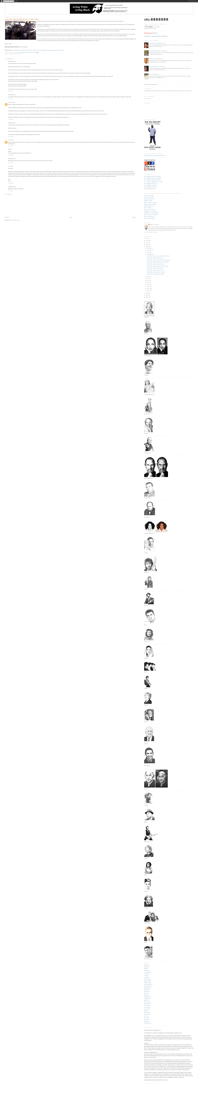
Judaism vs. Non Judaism (149, 209)
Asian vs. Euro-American (149, 216)
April (148, 284)
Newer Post (7, 217)
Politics (145, 1005)
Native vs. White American (149, 218)
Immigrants (146, 996)
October (149, 252)
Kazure (9, 140)
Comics (145, 974)
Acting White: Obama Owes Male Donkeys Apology (158, 266)
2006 (147, 297)
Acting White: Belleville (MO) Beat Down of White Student (22, 19)
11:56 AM (10, 155)
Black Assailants (54, 50)
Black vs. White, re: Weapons (150, 204)
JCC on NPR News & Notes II (150, 187)
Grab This (147, 98)
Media (145, 1000)
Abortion (146, 965)
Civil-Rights (146, 972)
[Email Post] (37, 52)
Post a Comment (8, 194)
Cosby (145, 975)
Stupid (145, 1021)
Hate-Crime (47, 50)
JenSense (165, 1080)
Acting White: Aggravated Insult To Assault (156, 272)
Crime (10, 53)
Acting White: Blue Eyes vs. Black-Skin (156, 66)
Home (70, 217)
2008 (147, 293)
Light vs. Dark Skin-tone (149, 199)
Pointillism (146, 1003)
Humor (145, 995)
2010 (147, 244)
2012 (147, 240)
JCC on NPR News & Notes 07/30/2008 (152, 180)
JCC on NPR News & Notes (150, 188)
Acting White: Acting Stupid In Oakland (155, 274)
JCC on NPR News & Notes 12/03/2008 (152, 176)
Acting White (61, 50)
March (148, 286)
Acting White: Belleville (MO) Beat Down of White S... (158, 262)
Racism (20, 53)
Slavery (145, 1017)
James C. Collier (154, 224)
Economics (146, 979)
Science (145, 1014)
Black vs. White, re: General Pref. (151, 214)
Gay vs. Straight (147, 207)
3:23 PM (10, 91)
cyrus (9, 166)
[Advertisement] (16, 205)
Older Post (134, 217)
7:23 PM (10, 98)
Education (15, 53)
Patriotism (146, 1002)
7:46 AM (10, 119)
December (149, 248)
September (149, 254)
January (149, 290)
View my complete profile (151, 232)
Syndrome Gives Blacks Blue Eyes (155, 58)
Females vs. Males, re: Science (150, 202)
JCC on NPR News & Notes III (150, 185)
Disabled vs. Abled (148, 200)
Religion (146, 1012)
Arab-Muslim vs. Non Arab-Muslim (151, 213)
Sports (145, 1019)
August (148, 276)
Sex (145, 1016)
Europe (145, 989)
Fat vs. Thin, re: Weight (149, 197)
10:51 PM (10, 183)
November (149, 250)
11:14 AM (10, 136)
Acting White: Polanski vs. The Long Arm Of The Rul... (158, 256)
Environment (147, 986)
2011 (147, 242)
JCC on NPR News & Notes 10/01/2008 (152, 178)
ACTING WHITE (23, 47)
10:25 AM (10, 162)
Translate (154, 28)
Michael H (10, 102)
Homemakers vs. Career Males (150, 211)
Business (146, 970)
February (149, 288)
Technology (146, 1023)
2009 (147, 246)
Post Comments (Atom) (15, 220)
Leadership (146, 998)
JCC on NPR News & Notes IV (150, 183)
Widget (150, 98)
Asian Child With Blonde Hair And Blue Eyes (157, 51)
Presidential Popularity (149, 206)
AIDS (145, 968)
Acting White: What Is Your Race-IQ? (154, 258)
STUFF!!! (155, 33)
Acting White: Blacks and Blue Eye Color (157, 43)
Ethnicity (146, 988)
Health (145, 991)
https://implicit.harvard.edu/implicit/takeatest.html (155, 155)
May (148, 282)
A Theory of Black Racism (153, 74)
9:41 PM (10, 190)
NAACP (43, 50)
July (148, 278)
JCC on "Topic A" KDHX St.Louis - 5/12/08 (153, 181)
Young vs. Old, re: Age (149, 195)
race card (146, 1007)
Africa (145, 967)
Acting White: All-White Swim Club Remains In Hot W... (158, 260)
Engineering (146, 982)
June (148, 280)
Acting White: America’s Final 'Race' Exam (156, 264)
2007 (147, 295)
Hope (145, 993)
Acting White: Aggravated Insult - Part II (155, 270)
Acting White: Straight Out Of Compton (155, 268)
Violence (39, 50)
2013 (147, 238)
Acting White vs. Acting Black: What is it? (153, 36)
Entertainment (147, 984)
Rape (145, 1010)
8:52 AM (10, 145)
